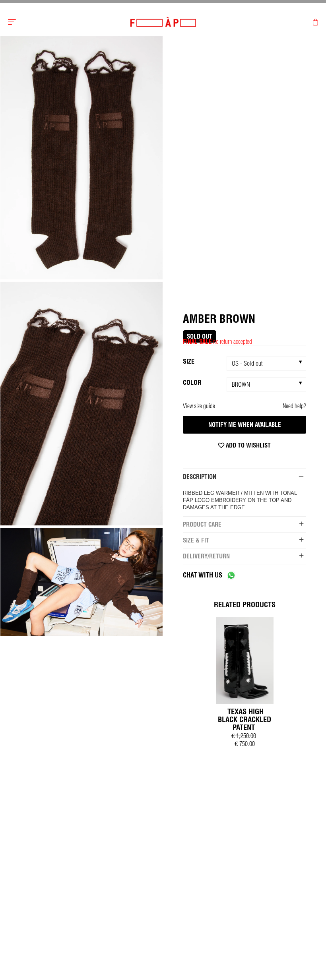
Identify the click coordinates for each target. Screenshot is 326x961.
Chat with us (202, 575)
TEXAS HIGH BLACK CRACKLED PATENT (244, 719)
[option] (81, 158)
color (192, 382)
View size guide (199, 406)
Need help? (294, 406)
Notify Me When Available (244, 424)
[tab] (244, 476)
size (188, 361)
